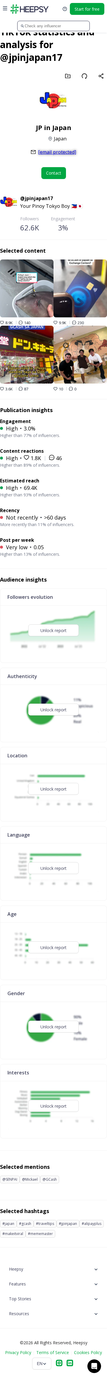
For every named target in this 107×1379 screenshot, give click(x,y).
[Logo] (29, 9)
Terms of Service (52, 1352)
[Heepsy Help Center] (65, 9)
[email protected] (57, 152)
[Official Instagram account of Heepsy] (59, 1363)
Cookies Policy (88, 1352)
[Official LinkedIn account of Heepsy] (69, 1363)
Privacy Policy (18, 1352)
